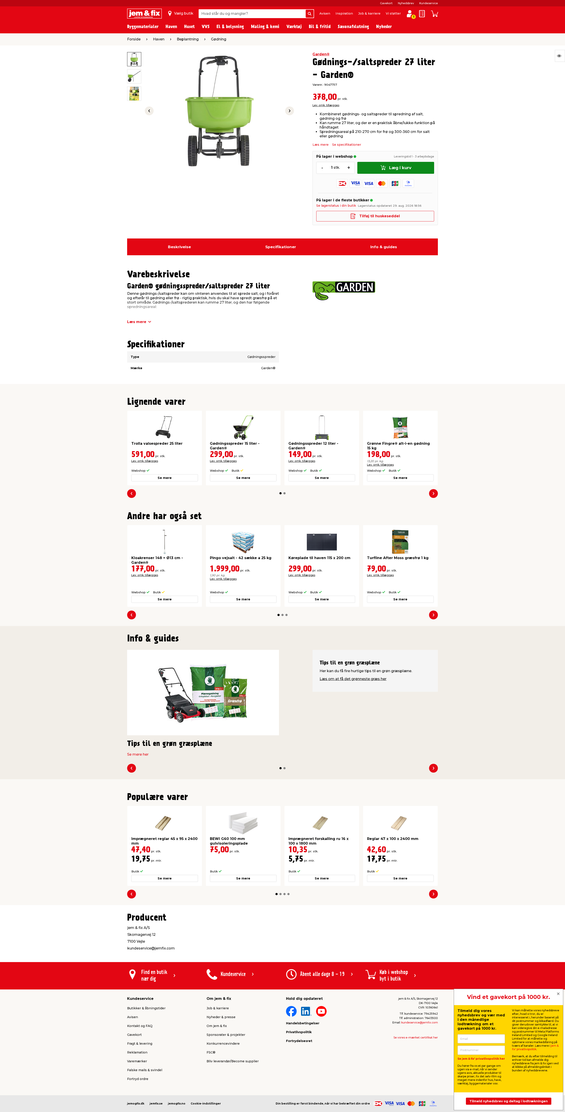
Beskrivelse (179, 247)
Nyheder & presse (221, 1017)
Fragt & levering (139, 1044)
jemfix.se (156, 1103)
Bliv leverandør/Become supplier (233, 1061)
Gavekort (386, 3)
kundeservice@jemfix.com (419, 1022)
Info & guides (383, 247)
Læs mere (321, 145)
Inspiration (344, 13)
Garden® (321, 54)
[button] (280, 493)
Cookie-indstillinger (206, 1103)
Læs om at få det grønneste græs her (353, 679)
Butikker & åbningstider (146, 1008)
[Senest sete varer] (560, 56)
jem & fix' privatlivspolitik (535, 1047)
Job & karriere (369, 13)
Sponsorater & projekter (226, 1035)
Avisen (324, 13)
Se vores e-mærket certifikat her (416, 1037)
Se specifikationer (346, 145)
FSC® (211, 1052)
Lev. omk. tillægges (326, 105)
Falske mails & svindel (144, 1070)
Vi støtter (393, 13)
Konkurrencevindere (223, 1044)
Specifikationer (280, 247)
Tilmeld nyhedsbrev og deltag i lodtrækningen (508, 1101)
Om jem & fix (217, 1026)
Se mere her (138, 754)
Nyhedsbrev (406, 3)
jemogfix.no (176, 1103)
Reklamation (137, 1052)
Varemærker (137, 1061)
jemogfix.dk (135, 1103)
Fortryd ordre (137, 1079)
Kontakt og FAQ (140, 1026)
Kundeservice (428, 3)
